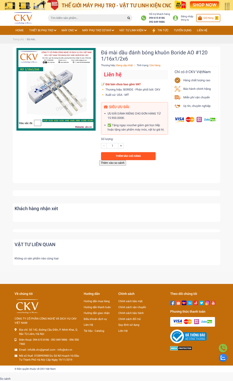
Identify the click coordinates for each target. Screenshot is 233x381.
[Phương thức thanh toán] (195, 119)
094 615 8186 (157, 17)
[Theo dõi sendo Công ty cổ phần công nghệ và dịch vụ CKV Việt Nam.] (195, 302)
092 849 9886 (157, 21)
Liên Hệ (88, 324)
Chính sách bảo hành (131, 313)
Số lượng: (107, 139)
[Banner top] (116, 5)
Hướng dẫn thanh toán (97, 307)
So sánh (5, 378)
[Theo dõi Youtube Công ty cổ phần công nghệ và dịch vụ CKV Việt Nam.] (213, 302)
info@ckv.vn (65, 349)
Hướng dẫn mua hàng (97, 301)
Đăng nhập (187, 16)
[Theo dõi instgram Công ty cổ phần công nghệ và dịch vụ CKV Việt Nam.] (207, 302)
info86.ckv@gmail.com (41, 349)
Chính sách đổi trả (129, 319)
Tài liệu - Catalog (94, 330)
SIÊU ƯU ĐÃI (119, 107)
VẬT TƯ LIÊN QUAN (35, 244)
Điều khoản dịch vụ (95, 319)
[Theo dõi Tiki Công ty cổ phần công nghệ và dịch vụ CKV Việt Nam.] (190, 302)
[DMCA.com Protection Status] (181, 348)
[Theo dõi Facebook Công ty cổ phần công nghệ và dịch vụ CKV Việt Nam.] (172, 302)
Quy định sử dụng (128, 324)
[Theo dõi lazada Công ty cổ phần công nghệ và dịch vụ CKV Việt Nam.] (184, 302)
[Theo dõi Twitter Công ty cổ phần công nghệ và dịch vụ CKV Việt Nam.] (201, 302)
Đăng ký (185, 20)
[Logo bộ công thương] (188, 336)
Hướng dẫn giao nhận (97, 313)
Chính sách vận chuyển (132, 307)
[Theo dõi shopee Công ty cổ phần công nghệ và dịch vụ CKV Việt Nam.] (178, 302)
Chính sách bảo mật (130, 301)
